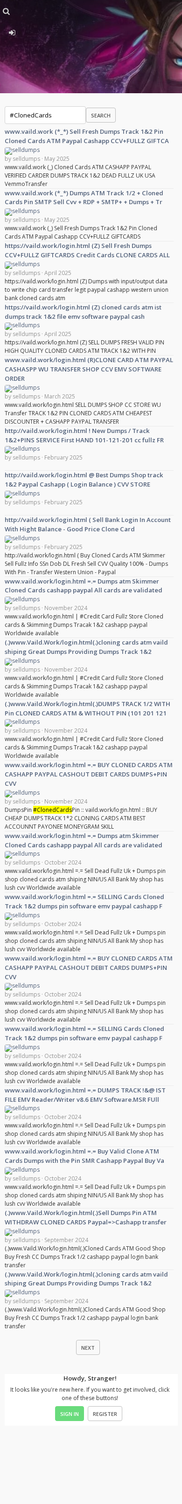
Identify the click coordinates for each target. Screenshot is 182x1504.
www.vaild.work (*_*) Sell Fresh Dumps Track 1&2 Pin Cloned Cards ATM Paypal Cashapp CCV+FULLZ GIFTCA (87, 136)
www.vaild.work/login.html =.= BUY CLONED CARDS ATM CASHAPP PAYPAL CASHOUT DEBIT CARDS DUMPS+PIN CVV (89, 774)
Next (88, 1347)
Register (105, 1413)
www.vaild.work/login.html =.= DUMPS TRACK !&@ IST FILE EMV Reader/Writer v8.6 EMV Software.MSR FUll (85, 1095)
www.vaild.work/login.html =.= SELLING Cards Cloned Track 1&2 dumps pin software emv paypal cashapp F (84, 901)
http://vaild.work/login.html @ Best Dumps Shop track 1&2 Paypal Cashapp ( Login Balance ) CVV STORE (84, 479)
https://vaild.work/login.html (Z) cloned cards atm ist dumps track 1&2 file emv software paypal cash (83, 312)
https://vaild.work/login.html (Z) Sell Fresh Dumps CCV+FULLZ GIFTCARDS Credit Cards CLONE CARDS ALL (87, 250)
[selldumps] (22, 150)
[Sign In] (11, 31)
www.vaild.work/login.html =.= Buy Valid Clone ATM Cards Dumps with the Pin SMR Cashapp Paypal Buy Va (84, 1156)
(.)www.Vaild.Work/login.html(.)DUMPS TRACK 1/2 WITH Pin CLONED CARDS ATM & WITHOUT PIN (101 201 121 (87, 708)
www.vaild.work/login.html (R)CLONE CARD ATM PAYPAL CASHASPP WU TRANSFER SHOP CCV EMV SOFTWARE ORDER (89, 369)
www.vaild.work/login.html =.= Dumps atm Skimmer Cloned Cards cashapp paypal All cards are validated (83, 586)
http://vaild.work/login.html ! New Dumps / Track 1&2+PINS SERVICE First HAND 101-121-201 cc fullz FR (84, 435)
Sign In (69, 1413)
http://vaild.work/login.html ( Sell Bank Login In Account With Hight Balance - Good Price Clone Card (88, 524)
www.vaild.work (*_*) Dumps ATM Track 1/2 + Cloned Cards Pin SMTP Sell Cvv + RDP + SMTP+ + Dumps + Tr (84, 197)
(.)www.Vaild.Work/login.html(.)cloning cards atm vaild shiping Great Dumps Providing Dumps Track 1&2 (86, 647)
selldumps (26, 159)
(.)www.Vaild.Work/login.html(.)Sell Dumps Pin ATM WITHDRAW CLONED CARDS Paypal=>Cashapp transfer (86, 1217)
